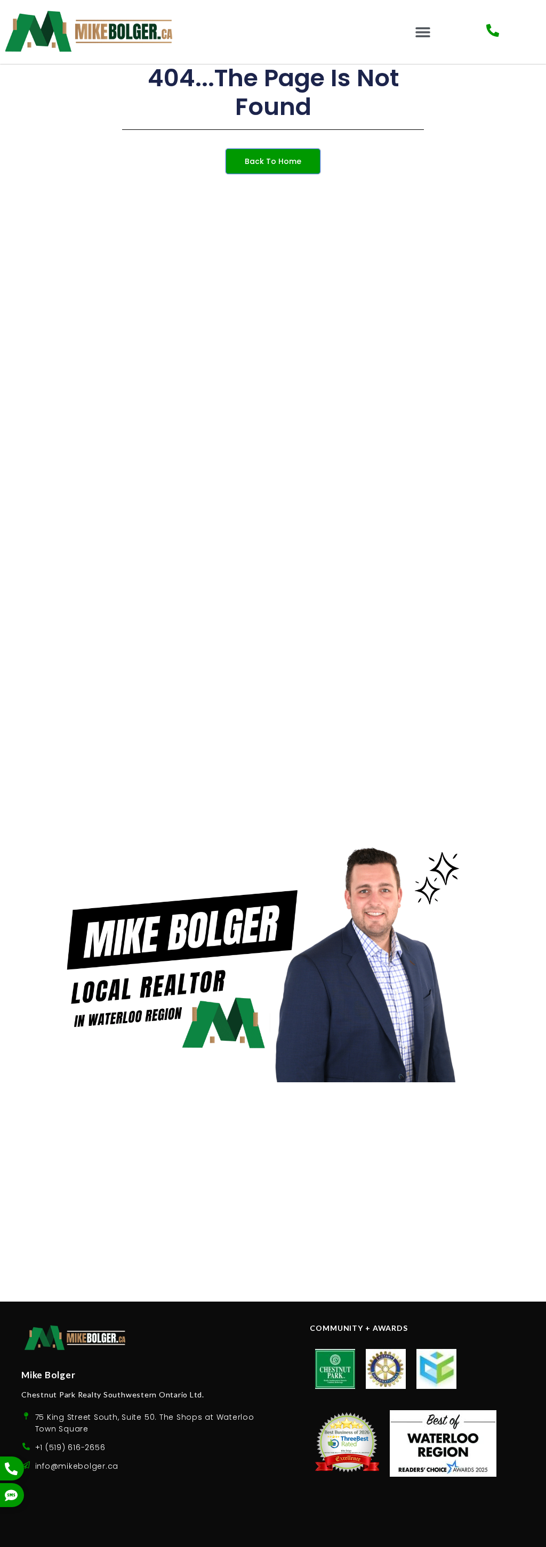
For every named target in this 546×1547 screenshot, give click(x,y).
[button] (423, 32)
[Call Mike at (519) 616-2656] (492, 30)
